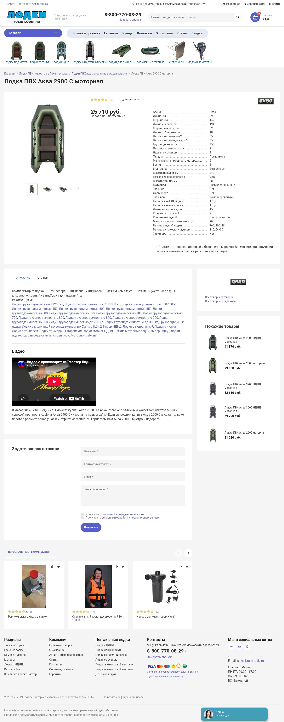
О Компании (164, 33)
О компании (57, 650)
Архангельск (40, 3)
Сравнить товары (60, 645)
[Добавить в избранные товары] (58, 567)
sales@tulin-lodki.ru (250, 661)
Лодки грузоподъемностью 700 (119, 313)
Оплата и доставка (86, 33)
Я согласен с (115, 514)
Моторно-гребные (83, 335)
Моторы (9, 659)
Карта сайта (12, 669)
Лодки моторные (15, 645)
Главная (9, 73)
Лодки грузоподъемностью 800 (41, 317)
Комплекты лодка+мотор (20, 674)
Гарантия (111, 33)
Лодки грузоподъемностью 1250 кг (37, 304)
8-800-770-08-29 (123, 14)
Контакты (144, 33)
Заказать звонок (130, 19)
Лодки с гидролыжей (138, 326)
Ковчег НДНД (103, 331)
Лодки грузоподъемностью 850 (88, 317)
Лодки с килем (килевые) (111, 654)
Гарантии (55, 674)
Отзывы (42, 277)
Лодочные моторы (200, 62)
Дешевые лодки (105, 674)
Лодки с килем (165, 326)
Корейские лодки (79, 331)
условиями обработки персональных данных (130, 517)
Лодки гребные (39, 62)
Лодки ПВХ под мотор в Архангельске (43, 73)
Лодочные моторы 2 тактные (114, 664)
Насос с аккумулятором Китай (156, 616)
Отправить (91, 527)
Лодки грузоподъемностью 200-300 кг (92, 304)
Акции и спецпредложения (66, 654)
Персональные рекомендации (29, 551)
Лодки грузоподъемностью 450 (35, 309)
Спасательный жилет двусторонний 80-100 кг (97, 618)
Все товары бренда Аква (220, 301)
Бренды (127, 33)
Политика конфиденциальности (123, 697)
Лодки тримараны (52, 331)
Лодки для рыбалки (121, 62)
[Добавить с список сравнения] (52, 567)
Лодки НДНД (61, 62)
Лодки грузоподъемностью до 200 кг (76, 322)
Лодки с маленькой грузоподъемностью (51, 326)
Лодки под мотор (16, 62)
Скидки (196, 33)
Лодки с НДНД (13, 664)
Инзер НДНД (112, 326)
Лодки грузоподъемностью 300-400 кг (149, 304)
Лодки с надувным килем (89, 62)
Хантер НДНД (92, 326)
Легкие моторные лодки (131, 331)
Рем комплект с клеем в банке (27, 616)
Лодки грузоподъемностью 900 (135, 317)
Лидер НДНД (160, 331)
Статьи (182, 33)
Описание (23, 277)
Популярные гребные (150, 62)
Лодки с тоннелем (25, 331)
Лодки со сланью (106, 659)
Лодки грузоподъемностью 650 (72, 313)
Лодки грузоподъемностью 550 (128, 309)
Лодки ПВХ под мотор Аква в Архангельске (99, 73)
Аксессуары (176, 62)
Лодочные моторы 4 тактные (114, 669)
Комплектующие (15, 654)
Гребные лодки (13, 650)
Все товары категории (219, 297)
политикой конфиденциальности (123, 514)
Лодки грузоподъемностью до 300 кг (131, 322)
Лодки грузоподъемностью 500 (82, 309)
